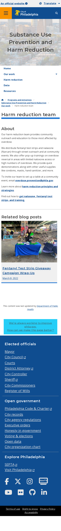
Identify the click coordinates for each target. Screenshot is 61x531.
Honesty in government (23, 430)
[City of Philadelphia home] (27, 13)
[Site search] (56, 13)
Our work (5, 106)
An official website (13, 3)
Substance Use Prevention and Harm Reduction (23, 103)
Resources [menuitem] (10, 91)
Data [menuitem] (6, 85)
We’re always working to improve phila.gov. (30, 327)
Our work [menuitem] (9, 74)
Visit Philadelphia (18, 469)
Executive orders (17, 425)
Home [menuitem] (7, 68)
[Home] (2, 100)
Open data (13, 441)
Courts (10, 363)
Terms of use (13, 509)
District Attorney (17, 368)
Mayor (10, 351)
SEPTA (9, 464)
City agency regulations (23, 419)
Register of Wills (17, 390)
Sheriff (10, 379)
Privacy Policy (47, 509)
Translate (50, 3)
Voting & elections (19, 436)
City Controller (16, 374)
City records (14, 414)
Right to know (30, 509)
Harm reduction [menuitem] (13, 79)
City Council (14, 357)
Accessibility (31, 512)
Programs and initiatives (20, 100)
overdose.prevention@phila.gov (34, 180)
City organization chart (22, 446)
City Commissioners (20, 385)
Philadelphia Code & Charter (27, 408)
